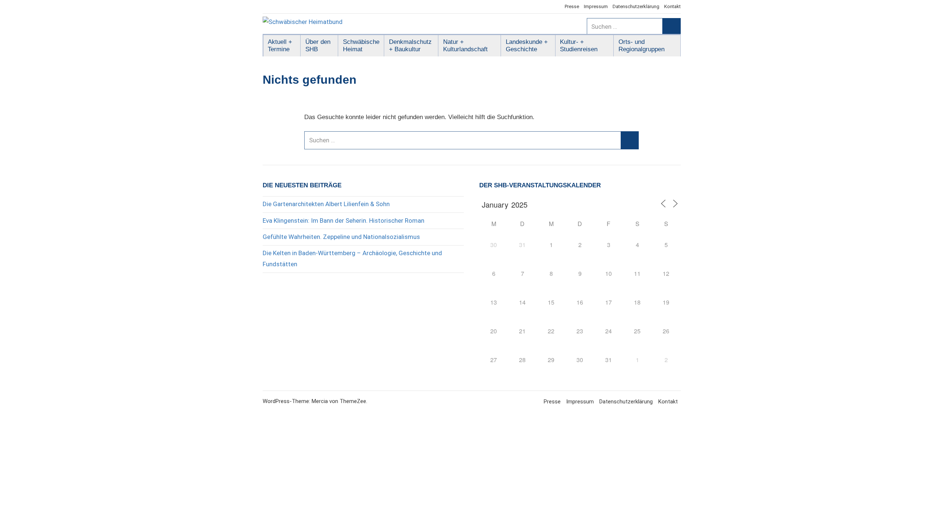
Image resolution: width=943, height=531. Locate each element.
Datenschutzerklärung (636, 6)
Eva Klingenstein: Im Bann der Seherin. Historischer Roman (343, 220)
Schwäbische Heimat (361, 45)
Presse (572, 6)
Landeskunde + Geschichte (527, 45)
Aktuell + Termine (280, 45)
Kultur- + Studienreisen (578, 45)
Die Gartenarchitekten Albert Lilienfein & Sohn (326, 204)
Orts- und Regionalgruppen (641, 45)
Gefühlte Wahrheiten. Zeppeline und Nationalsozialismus (341, 236)
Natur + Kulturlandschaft (465, 45)
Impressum (596, 6)
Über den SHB (317, 45)
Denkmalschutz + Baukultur (410, 45)
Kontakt (672, 6)
